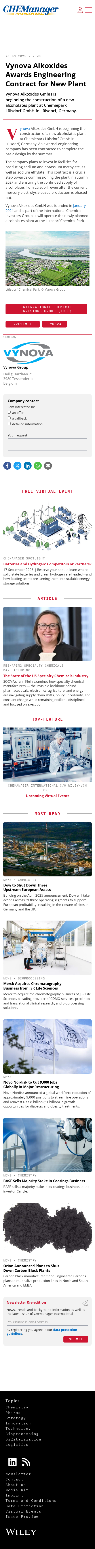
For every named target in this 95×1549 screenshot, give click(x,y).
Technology (18, 1428)
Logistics (17, 1444)
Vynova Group (15, 367)
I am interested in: (21, 407)
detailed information (27, 424)
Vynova (25, 128)
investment (22, 324)
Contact (14, 1479)
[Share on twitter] (17, 466)
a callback (19, 418)
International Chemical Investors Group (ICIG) (46, 309)
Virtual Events (23, 1511)
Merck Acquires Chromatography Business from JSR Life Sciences (32, 986)
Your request (17, 435)
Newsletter (18, 1474)
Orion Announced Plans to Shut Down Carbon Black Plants (31, 1268)
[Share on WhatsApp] (38, 466)
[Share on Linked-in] (28, 466)
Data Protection (25, 1506)
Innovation (18, 1423)
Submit (76, 1339)
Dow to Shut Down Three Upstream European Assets (27, 887)
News (36, 56)
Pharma (13, 1412)
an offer (18, 413)
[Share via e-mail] (48, 466)
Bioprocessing (31, 978)
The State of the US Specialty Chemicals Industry (45, 675)
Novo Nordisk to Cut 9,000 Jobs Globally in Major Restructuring (31, 1084)
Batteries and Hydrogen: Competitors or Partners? (47, 564)
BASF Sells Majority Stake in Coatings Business (44, 1180)
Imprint (14, 1495)
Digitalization (23, 1439)
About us (16, 1484)
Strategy (16, 1418)
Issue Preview (22, 1516)
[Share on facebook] (7, 466)
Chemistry (27, 880)
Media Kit (17, 1490)
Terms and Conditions (31, 1500)
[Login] (80, 9)
